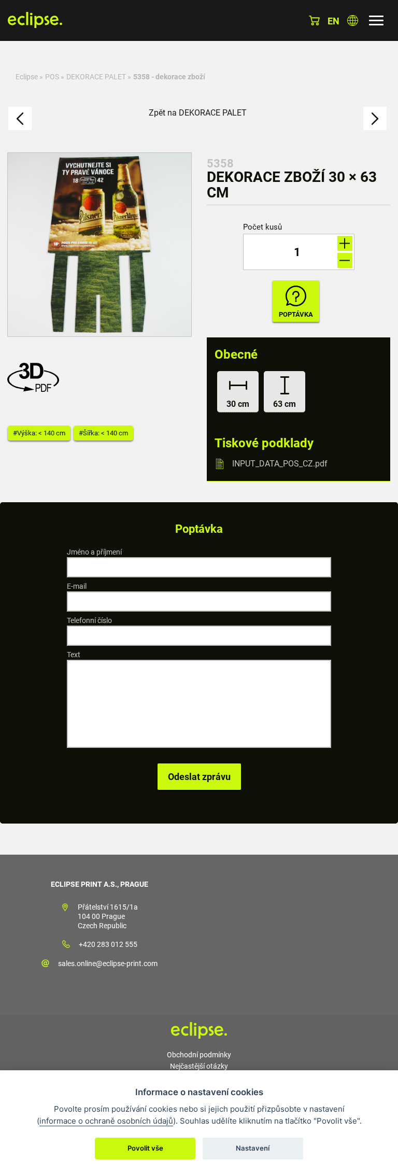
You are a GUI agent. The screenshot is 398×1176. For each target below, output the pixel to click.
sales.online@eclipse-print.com (108, 963)
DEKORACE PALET (96, 77)
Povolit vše (145, 1148)
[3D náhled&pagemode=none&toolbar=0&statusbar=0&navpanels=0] (35, 389)
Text (73, 654)
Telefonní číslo (89, 620)
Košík (314, 20)
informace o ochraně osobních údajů (106, 1121)
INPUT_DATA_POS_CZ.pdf (280, 464)
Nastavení (252, 1148)
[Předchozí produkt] (20, 118)
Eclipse (27, 77)
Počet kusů (262, 227)
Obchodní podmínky (199, 1055)
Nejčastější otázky (199, 1066)
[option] (99, 244)
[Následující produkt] (375, 118)
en (333, 21)
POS (52, 77)
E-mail (77, 586)
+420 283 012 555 (108, 944)
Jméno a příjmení (94, 552)
